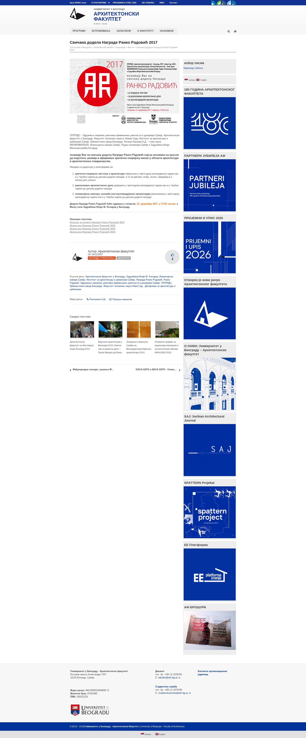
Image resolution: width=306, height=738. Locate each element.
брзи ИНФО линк (78, 3)
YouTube (219, 3)
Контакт (173, 3)
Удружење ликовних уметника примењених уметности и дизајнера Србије (120, 283)
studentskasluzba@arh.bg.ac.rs (174, 693)
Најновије (121, 47)
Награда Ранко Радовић (149, 279)
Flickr (224, 3)
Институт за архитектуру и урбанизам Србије (111, 279)
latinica (199, 68)
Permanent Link (98, 299)
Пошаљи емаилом (122, 299)
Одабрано (123, 258)
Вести (131, 47)
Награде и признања (102, 258)
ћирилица (189, 68)
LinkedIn (229, 3)
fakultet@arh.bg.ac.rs (169, 677)
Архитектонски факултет (116, 251)
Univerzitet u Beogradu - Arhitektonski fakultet (91, 47)
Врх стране (227, 726)
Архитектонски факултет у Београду (105, 276)
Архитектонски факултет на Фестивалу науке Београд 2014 (82, 345)
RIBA (162, 3)
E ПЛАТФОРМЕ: (99, 3)
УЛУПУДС (166, 283)
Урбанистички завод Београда (86, 286)
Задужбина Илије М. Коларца (142, 276)
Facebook (213, 3)
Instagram (234, 3)
